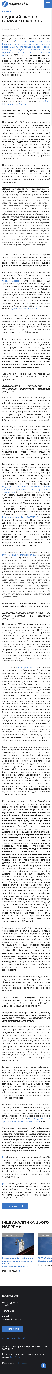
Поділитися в (14, 1206)
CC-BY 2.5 (15, 1357)
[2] (38, 517)
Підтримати (13, 1329)
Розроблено (8, 1363)
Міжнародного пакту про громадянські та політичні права (26, 1120)
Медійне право (12, 1235)
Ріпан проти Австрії (27, 667)
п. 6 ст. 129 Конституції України (26, 102)
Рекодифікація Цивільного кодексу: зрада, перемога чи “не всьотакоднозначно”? (17, 1262)
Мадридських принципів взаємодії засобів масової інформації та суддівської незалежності (26, 489)
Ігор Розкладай (10, 1271)
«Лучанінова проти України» (24, 308)
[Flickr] (24, 1338)
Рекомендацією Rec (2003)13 (18, 517)
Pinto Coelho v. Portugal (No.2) (19, 555)
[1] (20, 492)
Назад (7, 11)
